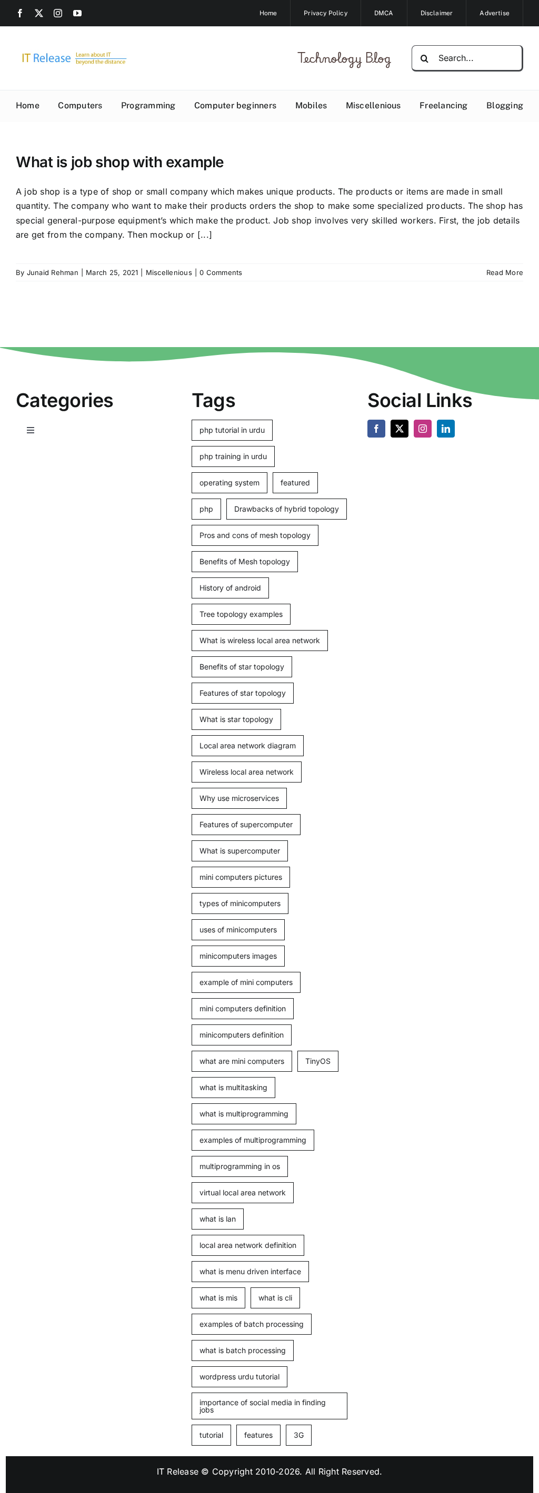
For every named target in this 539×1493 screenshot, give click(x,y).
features (258, 1434)
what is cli (275, 1297)
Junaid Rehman (52, 272)
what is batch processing (242, 1350)
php (206, 508)
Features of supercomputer (246, 824)
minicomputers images (238, 955)
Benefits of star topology (241, 666)
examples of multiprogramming (252, 1139)
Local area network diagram (247, 745)
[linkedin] (446, 429)
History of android (230, 587)
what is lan (217, 1218)
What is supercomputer (239, 850)
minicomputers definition (241, 1034)
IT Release (177, 1471)
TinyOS (318, 1061)
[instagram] (58, 13)
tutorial (211, 1434)
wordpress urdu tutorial (239, 1376)
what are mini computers (241, 1061)
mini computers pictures (240, 876)
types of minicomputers (240, 903)
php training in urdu (233, 456)
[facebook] (20, 13)
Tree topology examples (241, 614)
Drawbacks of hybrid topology (286, 508)
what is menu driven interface (250, 1271)
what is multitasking (233, 1087)
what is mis (218, 1297)
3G (299, 1434)
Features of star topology (242, 692)
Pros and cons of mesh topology (255, 535)
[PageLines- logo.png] (71, 53)
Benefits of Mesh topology (244, 561)
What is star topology (236, 719)
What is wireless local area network (259, 640)
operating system (229, 482)
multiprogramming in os (239, 1166)
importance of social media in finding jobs (262, 1406)
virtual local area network (242, 1192)
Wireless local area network (246, 771)
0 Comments (220, 272)
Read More (504, 272)
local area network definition (247, 1245)
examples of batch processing (251, 1323)
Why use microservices (239, 798)
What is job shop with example (120, 162)
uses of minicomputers (238, 929)
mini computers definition (242, 1008)
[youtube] (77, 13)
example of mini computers (246, 982)
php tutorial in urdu (232, 429)
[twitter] (39, 13)
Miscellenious (169, 272)
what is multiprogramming (243, 1113)
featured (295, 482)
